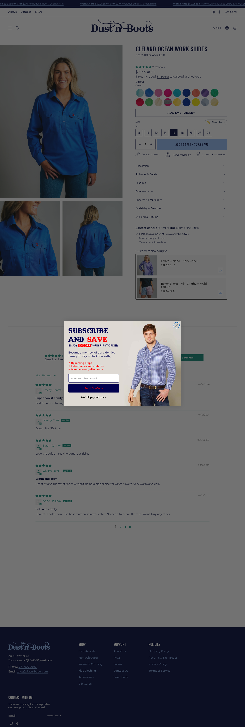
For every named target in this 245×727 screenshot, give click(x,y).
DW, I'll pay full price (93, 397)
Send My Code (93, 388)
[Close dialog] (177, 325)
